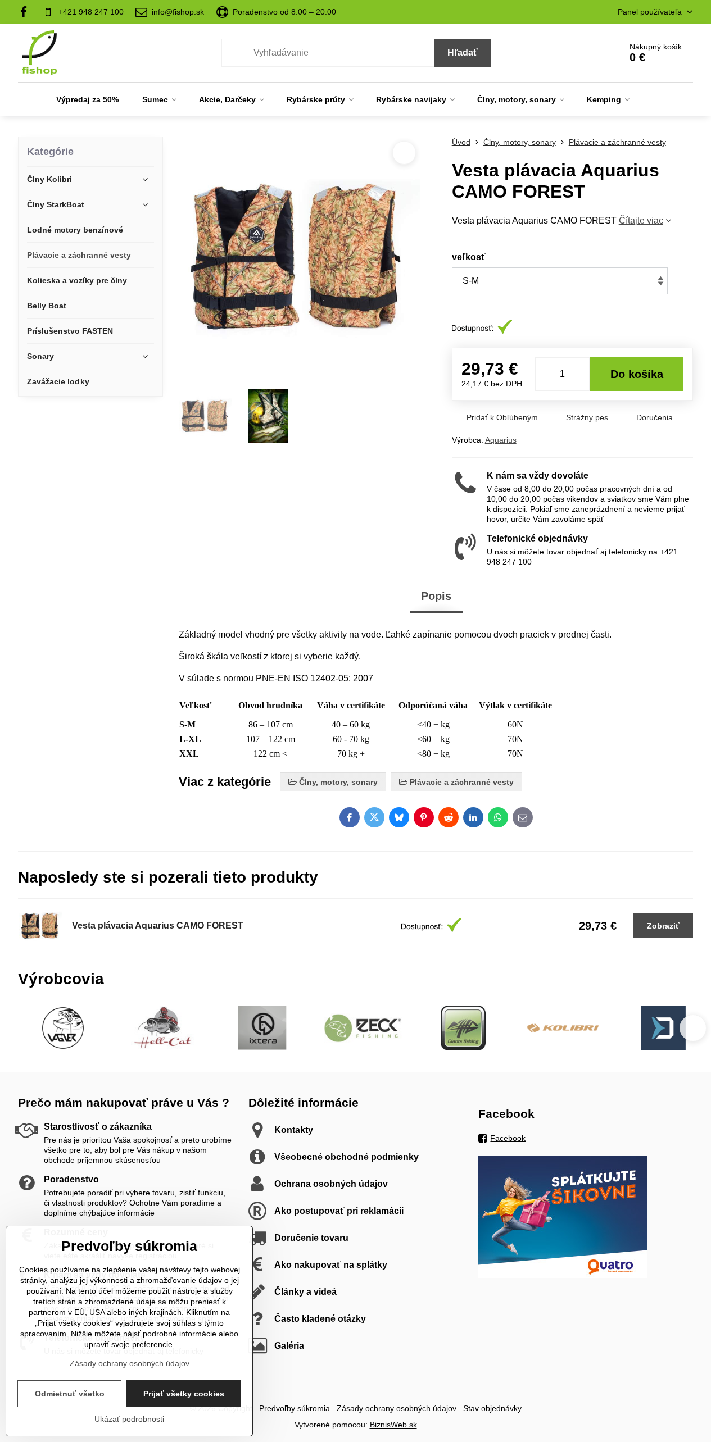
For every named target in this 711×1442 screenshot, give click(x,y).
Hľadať (462, 52)
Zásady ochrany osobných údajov (396, 1408)
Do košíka (636, 374)
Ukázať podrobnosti (129, 1418)
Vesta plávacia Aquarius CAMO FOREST (157, 925)
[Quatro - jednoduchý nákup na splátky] (562, 1275)
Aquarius (501, 439)
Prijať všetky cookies (183, 1393)
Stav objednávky (492, 1408)
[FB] (27, 12)
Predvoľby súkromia (294, 1408)
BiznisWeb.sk (393, 1424)
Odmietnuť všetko (70, 1393)
